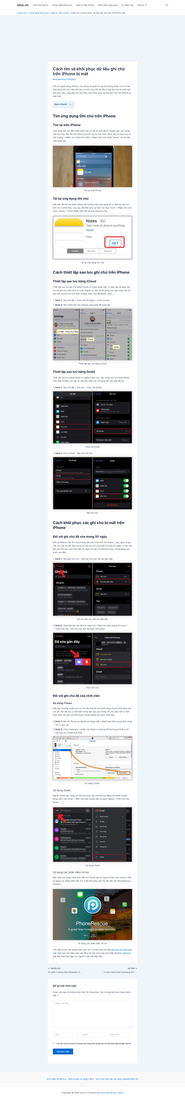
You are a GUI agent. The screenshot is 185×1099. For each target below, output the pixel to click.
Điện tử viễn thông (85, 5)
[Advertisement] (92, 34)
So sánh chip (127, 5)
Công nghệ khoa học (62, 5)
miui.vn (23, 5)
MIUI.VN (127, 953)
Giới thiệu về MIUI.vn (57, 1079)
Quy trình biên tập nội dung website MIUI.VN (117, 1079)
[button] (167, 5)
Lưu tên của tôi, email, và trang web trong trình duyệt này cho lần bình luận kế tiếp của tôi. (93, 1043)
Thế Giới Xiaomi (40, 5)
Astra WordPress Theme (112, 1092)
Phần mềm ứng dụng (107, 5)
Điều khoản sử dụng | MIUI (81, 1079)
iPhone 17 (142, 5)
